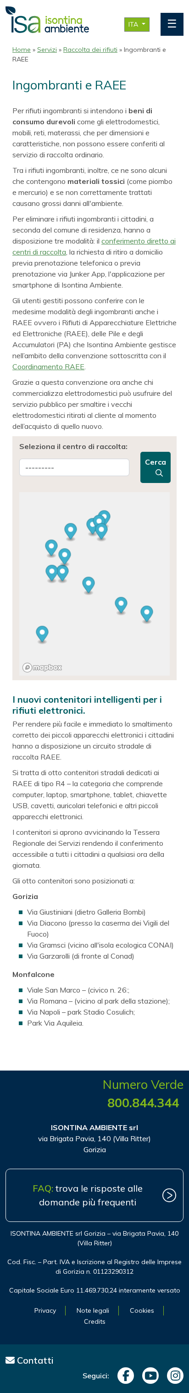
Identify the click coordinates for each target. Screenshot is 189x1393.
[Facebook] (123, 1375)
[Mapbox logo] (42, 667)
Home (21, 49)
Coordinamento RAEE (48, 366)
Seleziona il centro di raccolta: (73, 446)
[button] (62, 574)
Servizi (47, 49)
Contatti (34, 1360)
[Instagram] (172, 1375)
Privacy (45, 1310)
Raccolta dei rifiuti (90, 49)
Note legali (93, 1310)
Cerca (155, 461)
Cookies (142, 1310)
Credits (95, 1321)
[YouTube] (148, 1375)
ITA (134, 24)
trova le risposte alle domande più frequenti (88, 1195)
